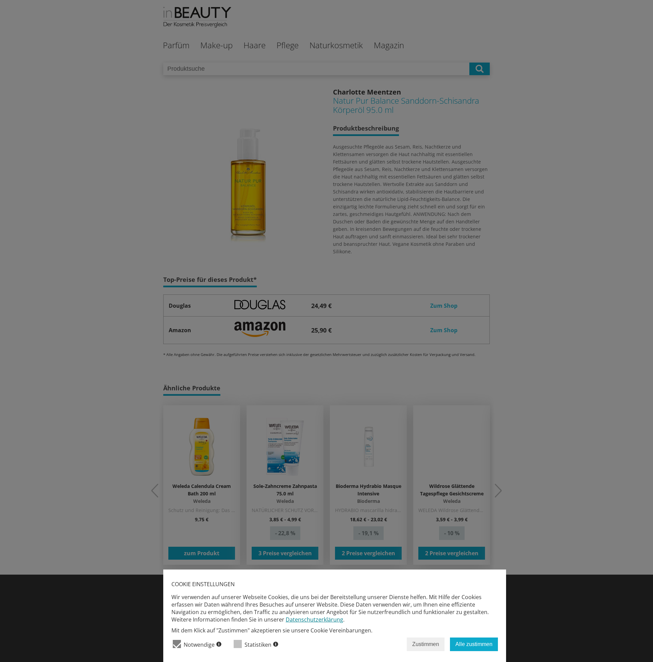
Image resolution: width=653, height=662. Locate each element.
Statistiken (258, 644)
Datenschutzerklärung (314, 619)
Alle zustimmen (473, 644)
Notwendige (199, 644)
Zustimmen (425, 644)
